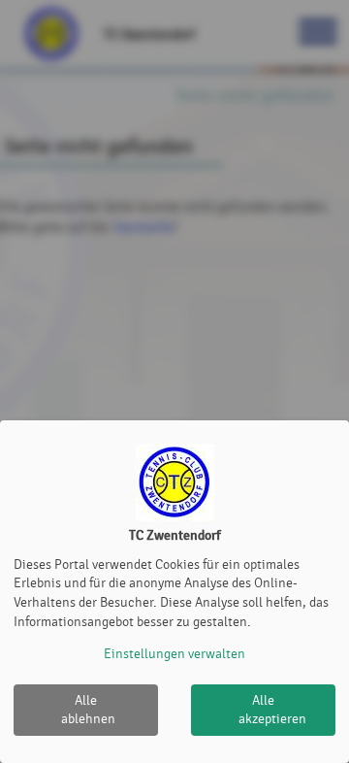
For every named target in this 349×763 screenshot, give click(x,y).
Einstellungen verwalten (174, 654)
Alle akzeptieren (272, 710)
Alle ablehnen (88, 710)
